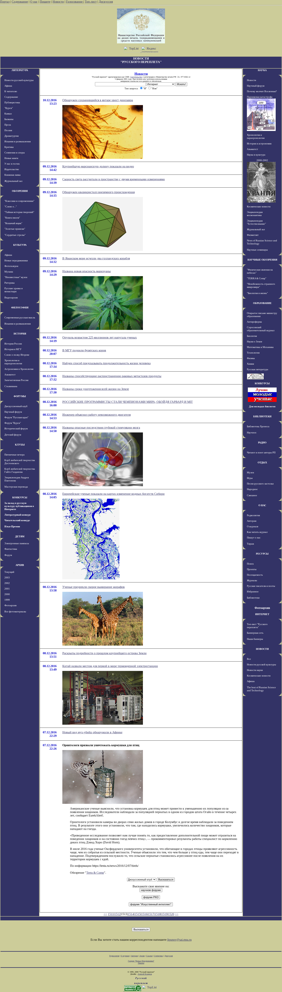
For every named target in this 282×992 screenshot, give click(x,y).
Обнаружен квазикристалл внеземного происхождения (98, 192)
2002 (7, 583)
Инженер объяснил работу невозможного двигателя (96, 414)
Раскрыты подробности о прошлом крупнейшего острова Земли (104, 653)
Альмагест (10, 374)
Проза (7, 124)
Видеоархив (11, 297)
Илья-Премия (12, 526)
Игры (250, 478)
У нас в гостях (12, 163)
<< (105, 914)
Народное (252, 489)
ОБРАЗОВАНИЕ (262, 303)
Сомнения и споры (14, 152)
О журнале (252, 526)
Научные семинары (257, 249)
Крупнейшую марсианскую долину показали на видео (98, 166)
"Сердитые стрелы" (15, 235)
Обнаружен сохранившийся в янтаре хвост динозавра (97, 100)
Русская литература (257, 369)
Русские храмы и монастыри (13, 290)
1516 (144, 914)
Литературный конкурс (17, 514)
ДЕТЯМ (19, 536)
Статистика (158, 956)
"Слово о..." (10, 206)
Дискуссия (106, 1)
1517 (151, 914)
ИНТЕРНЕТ (262, 614)
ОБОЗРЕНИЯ (20, 191)
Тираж (250, 543)
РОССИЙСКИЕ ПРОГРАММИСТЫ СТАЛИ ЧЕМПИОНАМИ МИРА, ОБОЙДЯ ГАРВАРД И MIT (127, 401)
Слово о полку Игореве (16, 354)
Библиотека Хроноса (258, 426)
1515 (137, 914)
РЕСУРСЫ (262, 553)
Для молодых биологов (262, 406)
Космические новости (258, 206)
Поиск (250, 563)
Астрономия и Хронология (18, 369)
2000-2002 (262, 160)
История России (13, 343)
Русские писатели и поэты (261, 586)
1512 (117, 914)
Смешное (252, 495)
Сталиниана (10, 386)
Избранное (253, 591)
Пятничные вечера (14, 454)
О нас (34, 1)
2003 (7, 577)
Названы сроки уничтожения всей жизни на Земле (95, 389)
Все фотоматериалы (15, 611)
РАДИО (262, 442)
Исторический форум (16, 428)
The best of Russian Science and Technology (261, 689)
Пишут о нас (254, 537)
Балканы (8, 119)
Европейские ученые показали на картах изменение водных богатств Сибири (113, 493)
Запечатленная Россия (16, 380)
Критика (9, 147)
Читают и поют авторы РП (261, 452)
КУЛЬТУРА (19, 244)
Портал (5, 1)
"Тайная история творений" (19, 212)
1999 (7, 599)
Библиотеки (253, 597)
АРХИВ (20, 565)
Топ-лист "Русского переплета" (257, 626)
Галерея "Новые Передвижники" (141, 961)
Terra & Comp (95, 872)
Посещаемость (255, 574)
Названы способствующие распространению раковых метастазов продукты (111, 376)
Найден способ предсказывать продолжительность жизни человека (106, 363)
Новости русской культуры (19, 80)
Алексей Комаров (145, 974)
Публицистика (12, 102)
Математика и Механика (260, 347)
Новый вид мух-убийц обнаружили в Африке (92, 732)
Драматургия (11, 135)
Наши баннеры (255, 639)
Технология (253, 352)
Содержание (20, 1)
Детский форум (12, 434)
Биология (252, 336)
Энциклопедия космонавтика (255, 214)
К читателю (10, 91)
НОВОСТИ (262, 649)
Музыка (8, 271)
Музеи (250, 472)
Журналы (252, 580)
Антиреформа (254, 321)
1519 (164, 914)
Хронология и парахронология (13, 362)
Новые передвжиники (16, 260)
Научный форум (13, 411)
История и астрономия (259, 143)
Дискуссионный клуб (15, 406)
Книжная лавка (12, 174)
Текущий (9, 572)
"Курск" (8, 108)
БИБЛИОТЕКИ (262, 416)
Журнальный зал (13, 181)
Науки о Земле (254, 341)
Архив (142, 956)
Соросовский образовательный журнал (260, 329)
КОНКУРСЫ (19, 497)
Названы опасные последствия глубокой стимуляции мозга (101, 427)
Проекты (251, 569)
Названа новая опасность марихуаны (86, 271)
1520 (171, 914)
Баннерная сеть (255, 632)
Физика (251, 358)
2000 (7, 594)
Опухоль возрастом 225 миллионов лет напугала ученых (99, 337)
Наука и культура (256, 154)
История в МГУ (12, 349)
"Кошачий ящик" (13, 223)
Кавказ (8, 113)
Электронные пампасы (16, 543)
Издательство (11, 169)
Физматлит (253, 235)
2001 (7, 588)
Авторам (251, 520)
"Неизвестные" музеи (15, 277)
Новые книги (11, 158)
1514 (131, 914)
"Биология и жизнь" (257, 293)
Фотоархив (10, 605)
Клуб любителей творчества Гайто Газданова (19, 470)
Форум (8, 555)
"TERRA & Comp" (256, 278)
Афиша (8, 85)
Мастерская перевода (16, 486)
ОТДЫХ (262, 462)
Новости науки (255, 670)
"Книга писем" (12, 217)
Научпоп (251, 432)
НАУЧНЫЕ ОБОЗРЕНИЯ (262, 259)
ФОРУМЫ (20, 396)
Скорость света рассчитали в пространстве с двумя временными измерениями (113, 179)
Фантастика (10, 548)
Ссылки (149, 956)
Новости (58, 1)
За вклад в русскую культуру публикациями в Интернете (19, 506)
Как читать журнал (257, 532)
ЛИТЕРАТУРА (20, 70)
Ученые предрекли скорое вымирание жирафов (93, 587)
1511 (111, 914)
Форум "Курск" (12, 422)
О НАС (262, 505)
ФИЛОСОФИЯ (19, 307)
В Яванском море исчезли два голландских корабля (96, 258)
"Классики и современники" (19, 201)
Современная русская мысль (19, 317)
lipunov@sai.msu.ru (179, 939)
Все (249, 658)
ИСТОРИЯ (20, 333)
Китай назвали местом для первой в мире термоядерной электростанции (110, 666)
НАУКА (262, 70)
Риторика (9, 282)
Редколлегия (253, 515)
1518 (158, 914)
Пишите (45, 1)
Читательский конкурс (17, 520)
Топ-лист (91, 1)
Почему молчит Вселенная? (262, 91)
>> (176, 914)
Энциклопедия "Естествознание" (256, 222)
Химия (250, 363)
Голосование (74, 1)
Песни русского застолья (260, 483)
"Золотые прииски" (14, 228)
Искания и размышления (17, 141)
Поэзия (8, 130)
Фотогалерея (11, 266)
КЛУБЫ (20, 444)
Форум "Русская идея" (16, 417)
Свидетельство (136, 77)
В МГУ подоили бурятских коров (84, 350)
